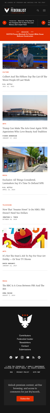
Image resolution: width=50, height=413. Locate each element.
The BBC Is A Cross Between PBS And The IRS (23, 287)
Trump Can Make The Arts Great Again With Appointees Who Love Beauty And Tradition (25, 130)
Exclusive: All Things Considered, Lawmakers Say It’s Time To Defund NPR (23, 181)
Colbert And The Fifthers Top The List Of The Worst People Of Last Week (25, 78)
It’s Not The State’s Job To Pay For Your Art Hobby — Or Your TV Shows (24, 257)
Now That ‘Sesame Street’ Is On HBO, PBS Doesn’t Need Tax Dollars (24, 211)
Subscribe (25, 398)
